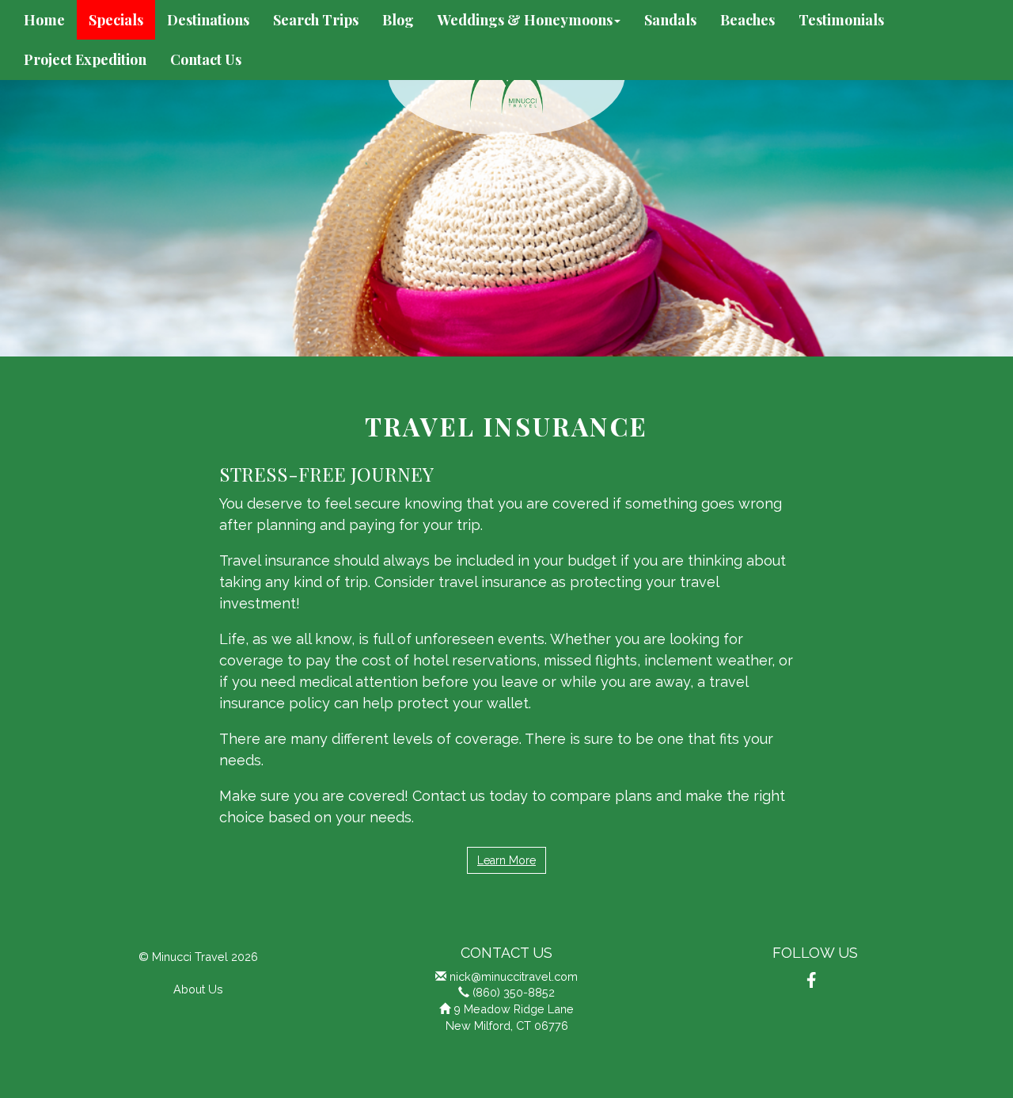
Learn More (506, 860)
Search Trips (316, 19)
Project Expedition (85, 59)
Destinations (208, 19)
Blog (398, 19)
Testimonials (841, 19)
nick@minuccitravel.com (514, 976)
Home (44, 19)
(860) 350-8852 (513, 992)
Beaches (747, 19)
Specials (116, 19)
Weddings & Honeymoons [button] (525, 19)
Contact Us (205, 59)
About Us (198, 989)
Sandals (670, 19)
